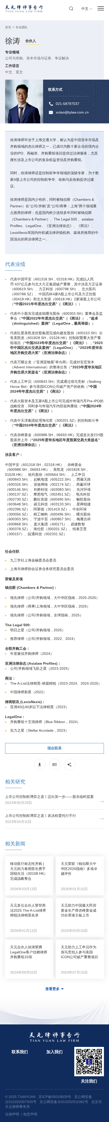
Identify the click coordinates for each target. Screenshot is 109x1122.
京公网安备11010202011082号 (64, 1102)
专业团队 (21, 27)
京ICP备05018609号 (55, 1097)
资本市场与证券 (38, 58)
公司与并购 (14, 58)
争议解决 (62, 58)
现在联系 (54, 748)
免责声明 (30, 1114)
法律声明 (12, 1114)
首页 (8, 27)
